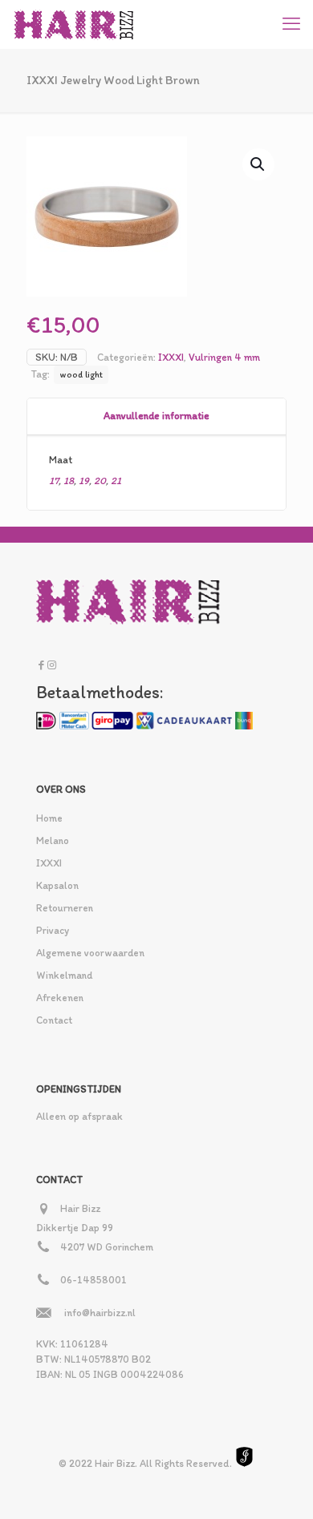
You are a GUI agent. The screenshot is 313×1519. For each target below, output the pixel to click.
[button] (258, 164)
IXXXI (171, 357)
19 (84, 481)
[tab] (156, 416)
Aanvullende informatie (156, 416)
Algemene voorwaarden (90, 953)
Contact (54, 1020)
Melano (52, 840)
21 (116, 481)
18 (68, 481)
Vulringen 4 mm (224, 357)
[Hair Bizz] (74, 24)
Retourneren (64, 908)
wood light (81, 374)
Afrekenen (59, 998)
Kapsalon (57, 885)
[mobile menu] (291, 24)
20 (100, 481)
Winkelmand (64, 975)
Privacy (52, 930)
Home (49, 818)
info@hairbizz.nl (100, 1313)
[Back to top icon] (280, 1486)
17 (54, 481)
